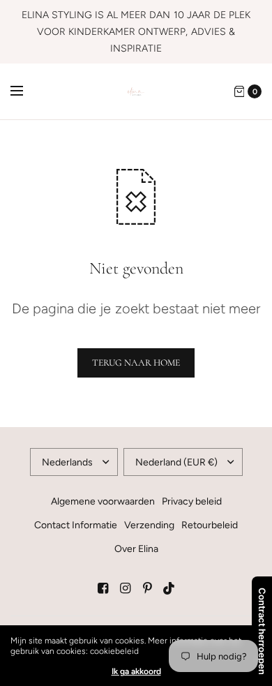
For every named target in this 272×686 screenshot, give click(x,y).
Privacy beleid (192, 501)
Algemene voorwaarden (103, 501)
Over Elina (136, 549)
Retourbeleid (209, 525)
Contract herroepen (262, 631)
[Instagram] (125, 588)
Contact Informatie (75, 525)
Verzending (149, 525)
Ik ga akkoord (136, 671)
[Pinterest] (147, 588)
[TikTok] (169, 588)
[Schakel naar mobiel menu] (25, 91)
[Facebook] (102, 588)
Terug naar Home (136, 362)
